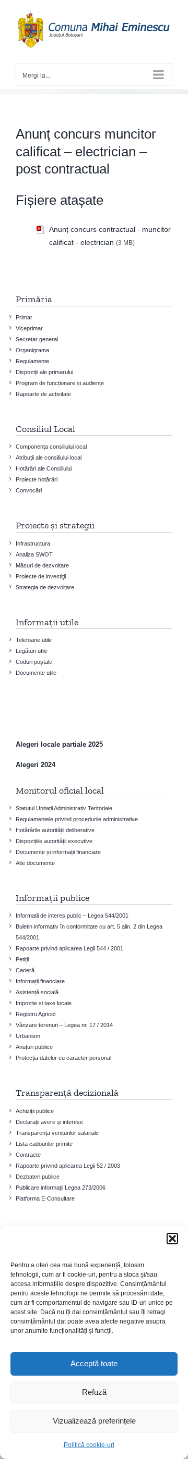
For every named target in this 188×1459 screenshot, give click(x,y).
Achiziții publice (35, 1111)
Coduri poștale (34, 662)
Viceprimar (29, 328)
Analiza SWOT (34, 554)
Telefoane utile (34, 640)
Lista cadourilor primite (44, 1144)
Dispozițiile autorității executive (54, 841)
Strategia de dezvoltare (45, 587)
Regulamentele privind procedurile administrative (77, 819)
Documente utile (36, 673)
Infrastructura (33, 543)
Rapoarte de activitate (43, 394)
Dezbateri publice (38, 1176)
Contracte (28, 1155)
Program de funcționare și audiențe (60, 383)
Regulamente (32, 361)
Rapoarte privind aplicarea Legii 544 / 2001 (69, 948)
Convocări (29, 490)
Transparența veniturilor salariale (57, 1133)
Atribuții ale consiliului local (48, 457)
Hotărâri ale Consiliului (44, 468)
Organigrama (32, 350)
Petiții (22, 959)
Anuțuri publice (34, 1047)
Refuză (94, 1392)
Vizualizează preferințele (94, 1420)
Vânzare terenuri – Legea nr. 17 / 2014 (64, 1025)
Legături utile (32, 651)
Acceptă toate (94, 1363)
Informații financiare (40, 981)
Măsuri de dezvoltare (42, 565)
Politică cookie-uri (89, 1445)
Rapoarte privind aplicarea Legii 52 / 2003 (68, 1166)
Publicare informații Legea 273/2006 (60, 1187)
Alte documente (35, 863)
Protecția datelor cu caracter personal (63, 1058)
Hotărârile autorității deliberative (55, 830)
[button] (172, 1238)
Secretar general (37, 339)
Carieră (25, 970)
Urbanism (28, 1036)
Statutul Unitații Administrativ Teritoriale (64, 808)
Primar (24, 317)
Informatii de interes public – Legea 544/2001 (72, 915)
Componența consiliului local (51, 446)
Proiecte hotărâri (36, 479)
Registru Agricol (35, 1014)
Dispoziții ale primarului (44, 372)
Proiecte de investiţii (41, 576)
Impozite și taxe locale (44, 1003)
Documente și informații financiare (58, 852)
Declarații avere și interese (49, 1122)
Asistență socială (37, 992)
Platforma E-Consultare (45, 1198)
